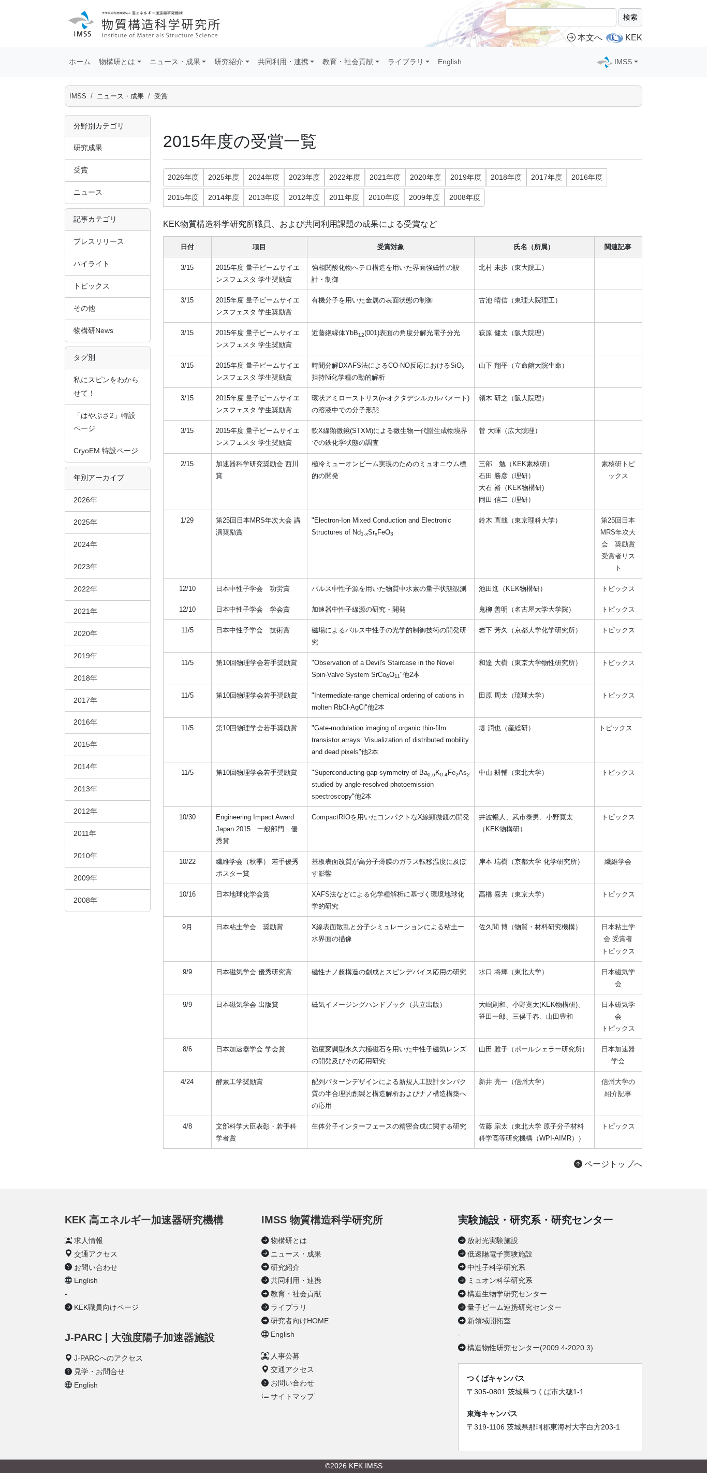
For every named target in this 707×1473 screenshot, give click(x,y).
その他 (84, 308)
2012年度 (304, 197)
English (450, 61)
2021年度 (385, 177)
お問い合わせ (95, 1267)
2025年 (85, 522)
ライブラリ (289, 1307)
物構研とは (289, 1240)
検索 (630, 17)
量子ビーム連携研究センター (514, 1307)
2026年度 (183, 177)
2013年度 (263, 197)
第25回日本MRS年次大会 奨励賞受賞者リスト (618, 544)
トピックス (91, 286)
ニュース (87, 192)
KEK (633, 37)
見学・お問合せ (99, 1371)
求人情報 (88, 1240)
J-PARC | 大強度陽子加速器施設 (140, 1337)
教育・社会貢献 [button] (347, 61)
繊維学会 (618, 861)
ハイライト (91, 263)
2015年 (85, 744)
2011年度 (344, 197)
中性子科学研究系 (496, 1267)
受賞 (161, 96)
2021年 (85, 611)
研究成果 (87, 147)
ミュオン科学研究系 (500, 1280)
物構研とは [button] (117, 61)
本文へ (590, 37)
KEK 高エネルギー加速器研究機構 (144, 1219)
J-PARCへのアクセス (108, 1358)
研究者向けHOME (300, 1321)
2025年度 (223, 177)
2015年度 (183, 197)
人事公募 (285, 1356)
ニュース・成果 (120, 96)
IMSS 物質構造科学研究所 (322, 1219)
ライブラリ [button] (406, 61)
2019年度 (465, 177)
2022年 (85, 589)
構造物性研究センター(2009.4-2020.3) (530, 1348)
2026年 (85, 500)
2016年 (85, 722)
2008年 (85, 900)
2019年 (85, 656)
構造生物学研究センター (507, 1294)
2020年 (85, 633)
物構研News (93, 330)
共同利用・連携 (296, 1280)
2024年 (85, 544)
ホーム (80, 61)
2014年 (85, 766)
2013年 (85, 789)
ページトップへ (612, 1164)
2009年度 (424, 197)
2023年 (85, 566)
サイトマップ (292, 1396)
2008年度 (464, 197)
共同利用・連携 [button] (283, 61)
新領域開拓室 (489, 1321)
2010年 (85, 855)
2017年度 (546, 177)
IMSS (77, 96)
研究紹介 (285, 1267)
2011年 (84, 833)
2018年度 (506, 177)
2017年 (85, 700)
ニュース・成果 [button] (175, 61)
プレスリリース (98, 241)
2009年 (85, 878)
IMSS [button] (623, 61)
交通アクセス (95, 1254)
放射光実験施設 (492, 1240)
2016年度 (586, 177)
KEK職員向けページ (106, 1307)
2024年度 (263, 177)
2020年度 (425, 177)
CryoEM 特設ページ (105, 450)
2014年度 (223, 197)
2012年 (85, 811)
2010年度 (384, 197)
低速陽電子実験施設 (500, 1254)
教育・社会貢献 (296, 1294)
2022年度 (344, 177)
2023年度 (304, 177)
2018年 (85, 678)
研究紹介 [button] (228, 61)
